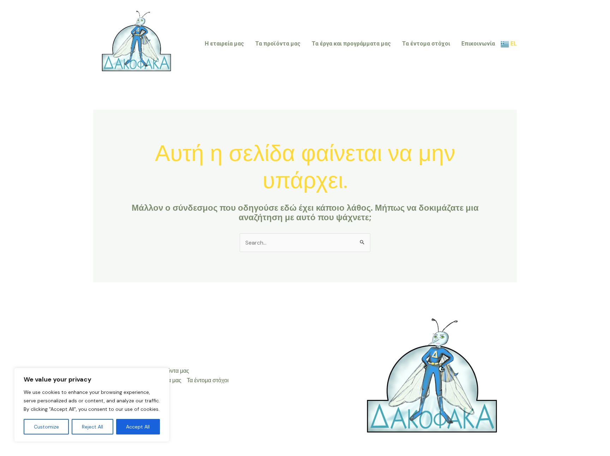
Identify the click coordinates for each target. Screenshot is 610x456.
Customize (46, 427)
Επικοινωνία (478, 43)
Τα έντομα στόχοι (426, 43)
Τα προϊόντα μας (277, 43)
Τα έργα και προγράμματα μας (351, 43)
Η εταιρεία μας (224, 43)
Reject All (92, 427)
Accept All (138, 427)
